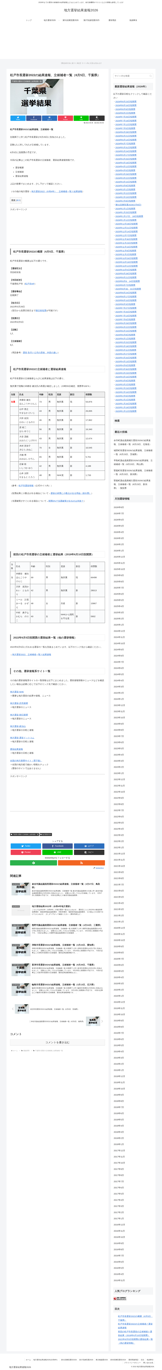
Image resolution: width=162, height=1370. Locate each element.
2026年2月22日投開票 (126, 193)
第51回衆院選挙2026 (69, 1360)
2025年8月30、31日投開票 (128, 289)
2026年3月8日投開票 (125, 186)
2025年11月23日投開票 (126, 243)
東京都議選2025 (102, 1360)
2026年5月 (119, 526)
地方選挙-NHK (17, 692)
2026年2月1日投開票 (125, 209)
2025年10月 (119, 569)
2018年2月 (119, 1138)
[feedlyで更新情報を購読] (33, 862)
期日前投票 (41, 310)
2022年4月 (119, 829)
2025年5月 (119, 600)
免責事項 (150, 1360)
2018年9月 (119, 1095)
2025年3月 (119, 612)
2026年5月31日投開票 (126, 147)
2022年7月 (119, 810)
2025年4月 (119, 606)
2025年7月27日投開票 (126, 308)
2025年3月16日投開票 (126, 377)
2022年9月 (119, 798)
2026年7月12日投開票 (126, 124)
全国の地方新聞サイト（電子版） (26, 760)
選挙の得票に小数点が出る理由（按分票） (71, 493)
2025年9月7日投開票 (125, 285)
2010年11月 (119, 1280)
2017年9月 (119, 1169)
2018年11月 (119, 1082)
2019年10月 (119, 1014)
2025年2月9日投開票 (125, 396)
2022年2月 (119, 841)
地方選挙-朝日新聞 (19, 715)
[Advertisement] (81, 42)
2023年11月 (119, 711)
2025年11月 (119, 563)
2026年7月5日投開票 (125, 128)
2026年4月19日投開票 (126, 163)
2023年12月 (119, 705)
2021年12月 (119, 854)
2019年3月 (119, 1058)
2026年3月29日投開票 (126, 174)
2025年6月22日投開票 (126, 327)
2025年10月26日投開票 (126, 258)
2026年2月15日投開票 (126, 197)
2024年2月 (119, 693)
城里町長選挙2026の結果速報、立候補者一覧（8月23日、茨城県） (133, 452)
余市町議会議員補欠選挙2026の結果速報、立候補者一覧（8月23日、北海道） (132, 442)
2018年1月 (119, 1144)
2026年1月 (119, 550)
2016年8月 (119, 1249)
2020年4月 (119, 977)
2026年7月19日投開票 (126, 121)
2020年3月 (119, 983)
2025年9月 (119, 575)
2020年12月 (119, 928)
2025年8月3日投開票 (125, 304)
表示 (18, 200)
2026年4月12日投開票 (126, 166)
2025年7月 (119, 588)
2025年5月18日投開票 (126, 346)
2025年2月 (119, 618)
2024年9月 (119, 649)
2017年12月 (119, 1150)
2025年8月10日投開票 (126, 300)
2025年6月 (119, 594)
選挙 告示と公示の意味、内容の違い (40, 352)
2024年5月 (119, 674)
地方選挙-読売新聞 (19, 703)
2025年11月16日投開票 (126, 247)
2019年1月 (119, 1070)
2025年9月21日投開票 (126, 277)
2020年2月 (119, 990)
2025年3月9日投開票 (125, 381)
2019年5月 (119, 1045)
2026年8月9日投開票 (125, 109)
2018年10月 (119, 1089)
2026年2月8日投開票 (125, 201)
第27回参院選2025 (86, 1360)
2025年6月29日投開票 (126, 323)
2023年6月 (119, 742)
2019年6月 (119, 1039)
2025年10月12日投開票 (126, 266)
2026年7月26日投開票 (126, 117)
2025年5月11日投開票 (125, 350)
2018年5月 (119, 1119)
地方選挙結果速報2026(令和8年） (46, 1360)
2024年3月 (119, 686)
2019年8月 (119, 1027)
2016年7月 (119, 1255)
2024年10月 (119, 643)
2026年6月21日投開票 (126, 136)
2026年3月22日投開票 (126, 178)
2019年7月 (119, 1033)
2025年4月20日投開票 (126, 358)
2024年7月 (119, 662)
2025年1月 (119, 625)
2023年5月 (119, 748)
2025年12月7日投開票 (126, 235)
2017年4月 (119, 1200)
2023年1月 (119, 773)
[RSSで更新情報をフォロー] (81, 862)
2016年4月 (119, 1274)
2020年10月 (119, 940)
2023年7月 (119, 736)
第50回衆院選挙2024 (118, 1360)
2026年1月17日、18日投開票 (129, 216)
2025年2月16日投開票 (126, 392)
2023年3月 (119, 761)
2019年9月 (119, 1020)
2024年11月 (119, 637)
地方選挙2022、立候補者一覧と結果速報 (31, 654)
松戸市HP (29, 284)
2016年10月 (119, 1237)
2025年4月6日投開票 (125, 365)
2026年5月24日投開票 (126, 151)
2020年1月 (119, 996)
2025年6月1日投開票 (125, 338)
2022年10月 (119, 792)
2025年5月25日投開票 (126, 342)
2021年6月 (119, 891)
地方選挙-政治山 (18, 726)
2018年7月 (119, 1107)
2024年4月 (119, 680)
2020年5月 (119, 971)
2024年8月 (119, 656)
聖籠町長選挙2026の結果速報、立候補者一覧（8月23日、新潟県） (133, 472)
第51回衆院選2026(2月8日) (128, 205)
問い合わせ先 (148, 1363)
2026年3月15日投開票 (126, 182)
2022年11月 (119, 786)
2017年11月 (119, 1157)
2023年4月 (119, 755)
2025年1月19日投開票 (126, 407)
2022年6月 (119, 816)
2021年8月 (119, 878)
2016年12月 (119, 1225)
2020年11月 (119, 934)
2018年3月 (119, 1132)
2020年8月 (119, 952)
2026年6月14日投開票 (126, 140)
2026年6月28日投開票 (126, 132)
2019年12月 (119, 1002)
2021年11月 (119, 860)
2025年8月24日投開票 (126, 293)
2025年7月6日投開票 (125, 319)
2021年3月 (119, 909)
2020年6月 (119, 965)
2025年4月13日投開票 (126, 361)
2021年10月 (119, 866)
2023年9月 (119, 724)
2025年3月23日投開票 (126, 373)
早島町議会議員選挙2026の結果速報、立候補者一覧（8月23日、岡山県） (133, 462)
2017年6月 (119, 1187)
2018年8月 (119, 1101)
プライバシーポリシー (132, 1363)
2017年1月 (119, 1218)
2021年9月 (119, 872)
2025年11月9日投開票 (125, 251)
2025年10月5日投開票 (126, 270)
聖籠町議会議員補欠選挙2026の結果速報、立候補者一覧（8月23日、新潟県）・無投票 (132, 484)
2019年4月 (119, 1051)
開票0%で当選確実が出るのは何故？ (66, 501)
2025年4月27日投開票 (126, 354)
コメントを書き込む (57, 1042)
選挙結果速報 (16, 749)
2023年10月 (119, 717)
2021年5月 (119, 897)
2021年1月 (119, 921)
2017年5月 (119, 1194)
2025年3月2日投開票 (125, 384)
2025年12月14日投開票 (126, 231)
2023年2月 (119, 767)
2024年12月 (119, 631)
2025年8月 (119, 581)
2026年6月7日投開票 (125, 143)
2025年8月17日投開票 (126, 296)
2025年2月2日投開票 (125, 400)
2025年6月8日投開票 (125, 335)
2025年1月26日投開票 (126, 404)
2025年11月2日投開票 (125, 254)
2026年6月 (119, 520)
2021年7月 (119, 884)
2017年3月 (119, 1206)
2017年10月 (119, 1163)
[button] (97, 118)
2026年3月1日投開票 (125, 189)
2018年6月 (119, 1113)
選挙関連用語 (133, 1360)
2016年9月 (119, 1243)
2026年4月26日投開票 (126, 159)
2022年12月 (119, 779)
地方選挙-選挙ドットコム (22, 738)
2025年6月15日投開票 (126, 331)
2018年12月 (119, 1076)
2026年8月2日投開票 (125, 113)
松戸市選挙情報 (26, 485)
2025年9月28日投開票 (126, 273)
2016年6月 (119, 1262)
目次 (142, 1360)
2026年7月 (119, 513)
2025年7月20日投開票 (126, 312)
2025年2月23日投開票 (126, 388)
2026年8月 (119, 507)
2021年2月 (119, 915)
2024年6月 (119, 668)
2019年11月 (119, 1008)
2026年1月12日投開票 (126, 220)
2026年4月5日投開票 (125, 170)
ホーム (28, 1360)
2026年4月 (119, 532)
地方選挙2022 (46, 834)
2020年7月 (119, 959)
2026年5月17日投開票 (126, 155)
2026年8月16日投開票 (126, 105)
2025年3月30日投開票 (126, 369)
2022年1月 (119, 847)
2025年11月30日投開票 (126, 239)
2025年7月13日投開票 (126, 316)
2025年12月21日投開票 (126, 228)
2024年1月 (119, 699)
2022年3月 (119, 835)
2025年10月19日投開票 (126, 262)
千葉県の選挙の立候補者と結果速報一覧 (25, 834)
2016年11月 (119, 1231)
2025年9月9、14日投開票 (127, 281)
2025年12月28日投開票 (126, 224)
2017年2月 (119, 1212)
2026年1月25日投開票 (126, 212)
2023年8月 (119, 730)
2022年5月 (119, 823)
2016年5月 (119, 1268)
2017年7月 (119, 1181)
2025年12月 (119, 557)
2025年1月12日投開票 (126, 411)
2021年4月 (119, 903)
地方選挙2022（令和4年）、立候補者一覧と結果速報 (56, 191)
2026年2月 (119, 544)
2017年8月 (119, 1175)
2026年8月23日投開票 (126, 101)
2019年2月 (119, 1064)
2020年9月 (119, 946)
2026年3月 (119, 538)
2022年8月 (119, 804)
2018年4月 (119, 1126)
